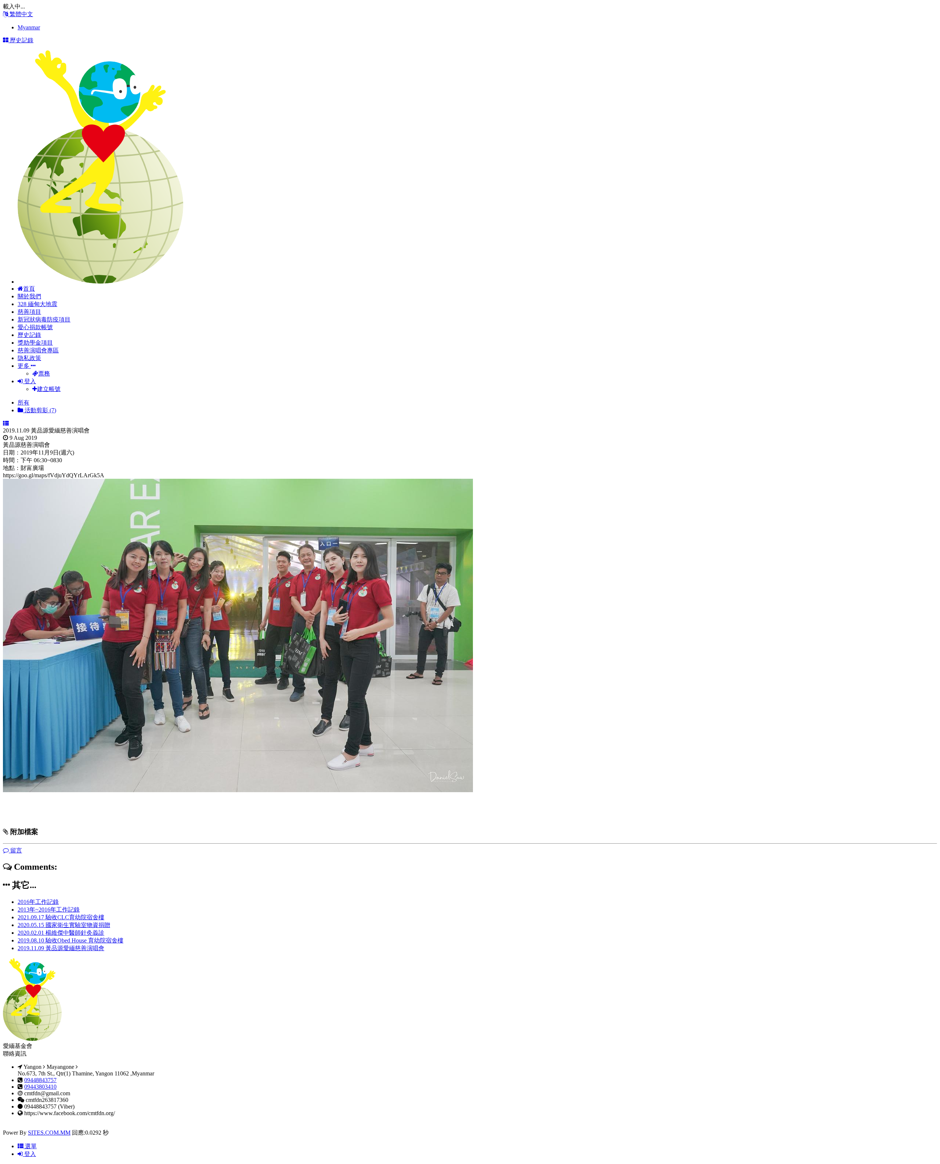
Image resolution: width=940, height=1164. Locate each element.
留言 (15, 850)
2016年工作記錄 (38, 902)
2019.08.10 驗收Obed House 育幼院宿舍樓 (70, 940)
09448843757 (40, 1080)
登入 (29, 381)
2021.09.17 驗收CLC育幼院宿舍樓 (61, 917)
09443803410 (40, 1087)
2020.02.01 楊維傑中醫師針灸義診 (61, 933)
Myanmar (29, 27)
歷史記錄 (29, 335)
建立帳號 (49, 389)
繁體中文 (20, 14)
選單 (30, 1146)
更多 (24, 366)
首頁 (29, 288)
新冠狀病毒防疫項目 (44, 319)
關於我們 (29, 296)
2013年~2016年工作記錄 (49, 909)
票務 (44, 373)
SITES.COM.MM (49, 1132)
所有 (23, 402)
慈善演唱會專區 (38, 350)
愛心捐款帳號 (35, 327)
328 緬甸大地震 (37, 304)
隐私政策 (29, 358)
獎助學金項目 (35, 343)
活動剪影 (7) (39, 410)
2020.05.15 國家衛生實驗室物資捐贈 (64, 925)
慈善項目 (29, 312)
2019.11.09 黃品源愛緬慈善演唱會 (61, 948)
